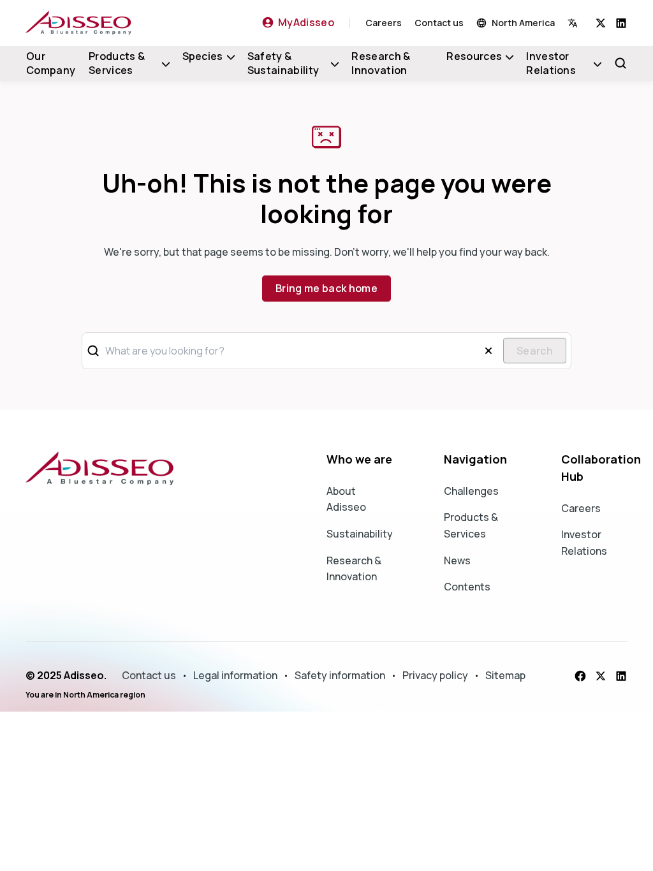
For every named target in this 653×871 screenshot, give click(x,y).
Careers (383, 23)
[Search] (620, 63)
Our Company (50, 63)
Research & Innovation (380, 63)
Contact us (439, 23)
